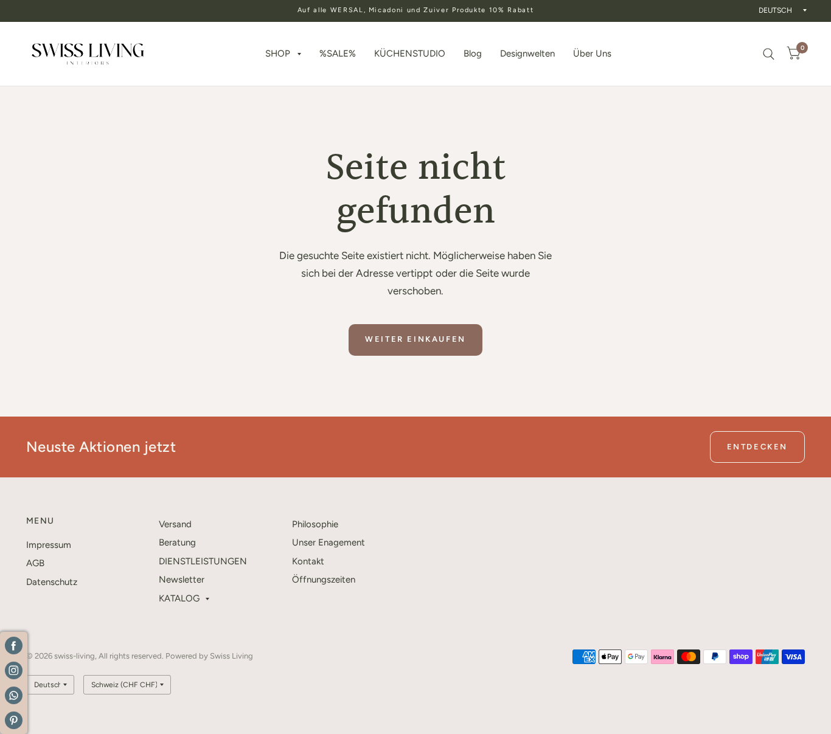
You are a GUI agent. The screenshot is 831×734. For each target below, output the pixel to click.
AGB (35, 563)
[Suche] (769, 54)
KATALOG (179, 598)
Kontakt (308, 561)
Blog (473, 53)
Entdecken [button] (757, 446)
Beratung (177, 542)
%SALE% (337, 53)
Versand (175, 524)
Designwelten (527, 53)
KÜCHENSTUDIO (409, 53)
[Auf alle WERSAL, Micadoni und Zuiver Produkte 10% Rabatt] (415, 10)
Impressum (48, 544)
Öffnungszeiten (323, 579)
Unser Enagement (328, 542)
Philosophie (315, 524)
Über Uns (592, 53)
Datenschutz (51, 581)
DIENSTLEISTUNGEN (203, 561)
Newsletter (181, 579)
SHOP (277, 53)
